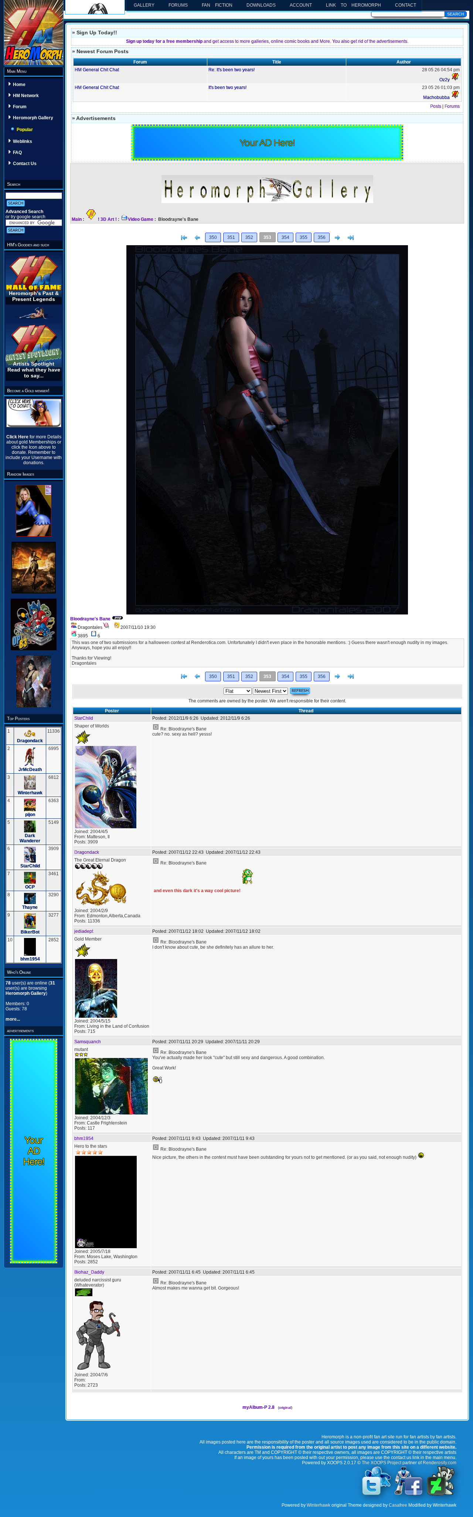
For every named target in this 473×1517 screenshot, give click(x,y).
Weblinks (22, 141)
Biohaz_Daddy (89, 1272)
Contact (405, 5)
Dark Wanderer (30, 838)
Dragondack (30, 740)
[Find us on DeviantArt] (440, 1494)
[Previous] (197, 238)
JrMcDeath (30, 769)
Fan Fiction (217, 5)
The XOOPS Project (381, 1462)
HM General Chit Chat (97, 69)
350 (213, 237)
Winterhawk (30, 792)
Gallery (144, 5)
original (285, 1407)
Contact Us (25, 163)
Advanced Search (24, 211)
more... (13, 1019)
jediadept (83, 931)
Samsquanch (87, 1041)
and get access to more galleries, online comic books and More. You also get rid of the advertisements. (267, 41)
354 (285, 237)
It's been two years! (227, 87)
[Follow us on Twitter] (376, 1494)
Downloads (261, 5)
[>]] (350, 238)
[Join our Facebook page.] (408, 1494)
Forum (20, 106)
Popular (25, 129)
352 (249, 237)
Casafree (398, 1505)
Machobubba (436, 97)
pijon (30, 814)
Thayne (30, 907)
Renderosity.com (439, 1462)
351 (231, 237)
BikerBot (30, 932)
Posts (435, 106)
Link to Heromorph (353, 5)
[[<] (184, 238)
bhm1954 (30, 959)
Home (19, 84)
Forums (178, 5)
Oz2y (444, 79)
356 (322, 237)
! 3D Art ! (107, 219)
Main (77, 219)
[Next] (337, 238)
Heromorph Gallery (33, 117)
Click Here (18, 436)
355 (303, 237)
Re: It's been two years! (231, 69)
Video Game (140, 219)
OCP (30, 887)
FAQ (17, 152)
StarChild (30, 866)
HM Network (26, 95)
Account (301, 5)
